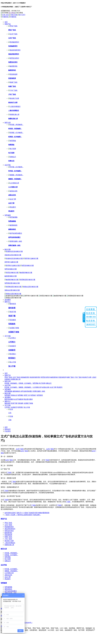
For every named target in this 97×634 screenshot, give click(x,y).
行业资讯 (8, 431)
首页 (6, 22)
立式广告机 (19, 449)
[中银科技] (48, 17)
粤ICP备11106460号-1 (25, 622)
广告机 (47, 460)
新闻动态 (8, 429)
